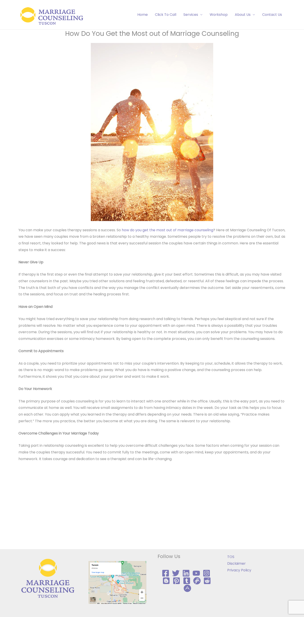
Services (190, 14)
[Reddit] (207, 581)
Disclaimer (236, 563)
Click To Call (165, 14)
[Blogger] (166, 581)
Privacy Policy (239, 570)
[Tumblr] (187, 581)
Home (142, 14)
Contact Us (272, 14)
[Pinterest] (176, 581)
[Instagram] (206, 573)
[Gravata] (197, 581)
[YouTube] (196, 573)
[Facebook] (165, 573)
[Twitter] (176, 573)
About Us (243, 14)
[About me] (187, 588)
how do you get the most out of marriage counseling (167, 230)
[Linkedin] (186, 573)
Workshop (219, 14)
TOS (230, 556)
